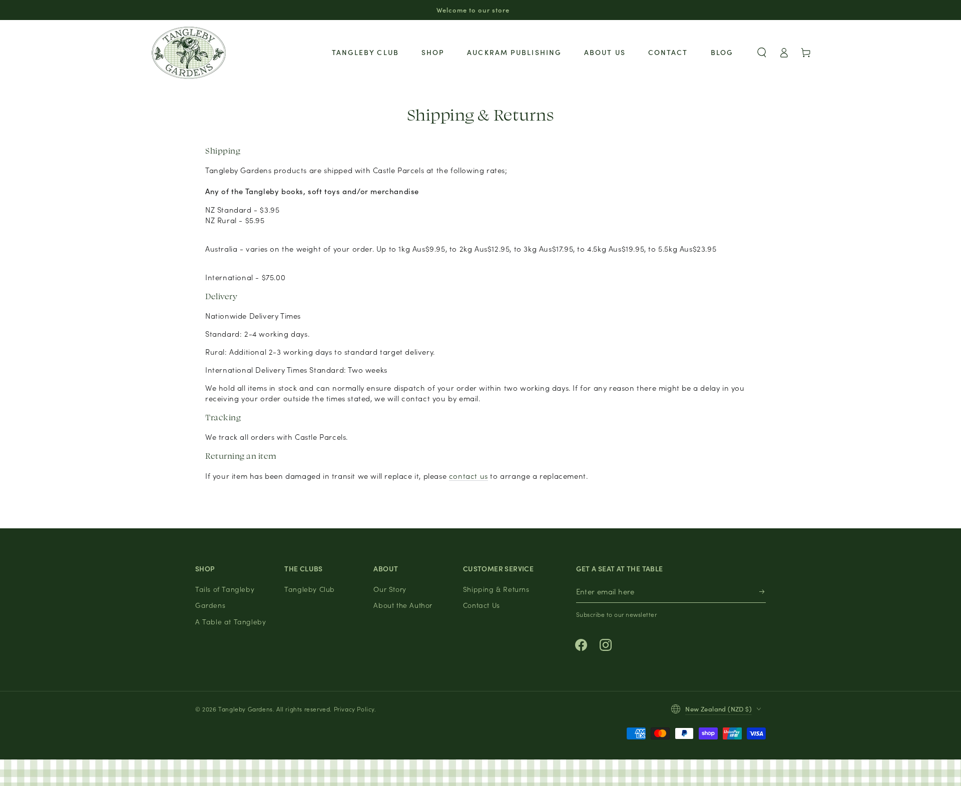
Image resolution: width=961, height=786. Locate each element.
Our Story (389, 589)
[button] (762, 53)
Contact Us (481, 605)
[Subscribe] (762, 591)
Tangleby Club (309, 589)
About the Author (402, 605)
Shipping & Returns (496, 589)
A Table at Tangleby (230, 621)
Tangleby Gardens (245, 708)
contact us (468, 475)
